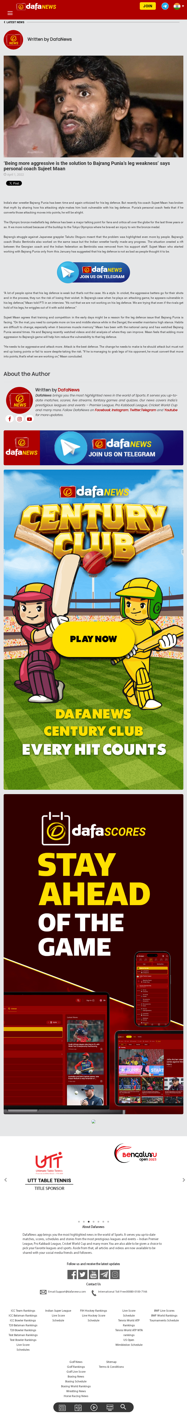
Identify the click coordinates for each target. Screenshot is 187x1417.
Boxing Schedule (75, 1381)
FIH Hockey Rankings (93, 1310)
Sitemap (111, 1362)
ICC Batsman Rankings (23, 1315)
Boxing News (76, 1376)
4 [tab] (93, 1221)
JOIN (147, 6)
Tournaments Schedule (164, 1320)
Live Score (23, 1345)
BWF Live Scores (164, 1310)
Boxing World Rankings (76, 1386)
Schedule (58, 1320)
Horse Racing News (76, 1396)
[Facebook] (10, 419)
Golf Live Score (75, 1371)
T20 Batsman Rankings (23, 1325)
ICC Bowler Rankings (23, 1320)
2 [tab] (83, 1221)
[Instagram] (20, 419)
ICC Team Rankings (23, 1310)
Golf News (75, 1362)
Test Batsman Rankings (23, 1335)
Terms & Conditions (111, 1367)
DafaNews (69, 390)
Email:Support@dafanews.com (67, 1291)
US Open (128, 1340)
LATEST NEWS (14, 22)
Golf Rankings (76, 1367)
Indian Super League (58, 1310)
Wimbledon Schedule (128, 1345)
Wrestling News (76, 1391)
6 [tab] (103, 1221)
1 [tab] (78, 1221)
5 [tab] (98, 1221)
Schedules (23, 1349)
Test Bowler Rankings (23, 1340)
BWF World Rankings (164, 1315)
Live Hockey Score (93, 1315)
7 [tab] (108, 1221)
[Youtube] (30, 419)
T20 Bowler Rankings (23, 1330)
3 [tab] (88, 1221)
